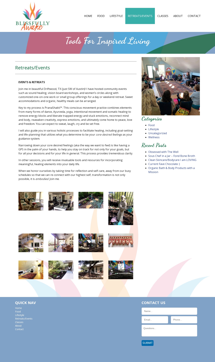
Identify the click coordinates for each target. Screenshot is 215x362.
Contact (194, 16)
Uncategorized (157, 133)
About (178, 16)
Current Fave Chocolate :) (164, 164)
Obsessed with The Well (163, 152)
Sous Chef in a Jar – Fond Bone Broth (171, 156)
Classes (162, 16)
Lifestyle (116, 16)
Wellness (154, 137)
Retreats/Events (140, 16)
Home (88, 16)
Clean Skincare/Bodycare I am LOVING (172, 160)
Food (101, 16)
